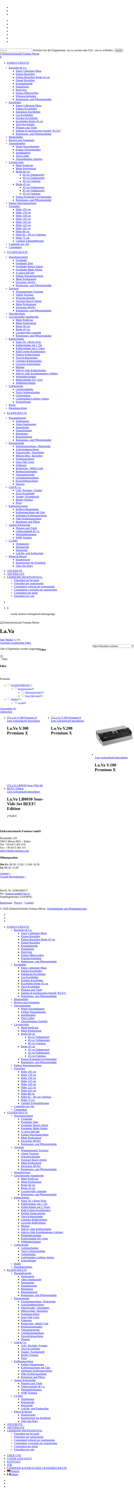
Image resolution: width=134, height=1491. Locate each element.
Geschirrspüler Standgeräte (29, 1175)
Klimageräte (27, 1402)
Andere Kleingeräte (25, 1380)
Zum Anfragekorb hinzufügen (23, 720)
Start (2, 639)
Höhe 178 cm (28, 1074)
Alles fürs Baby (29, 1421)
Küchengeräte (24, 689)
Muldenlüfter (21, 999)
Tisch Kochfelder (30, 986)
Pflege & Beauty (23, 1411)
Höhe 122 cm (28, 1087)
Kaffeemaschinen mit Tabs (35, 1367)
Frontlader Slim (29, 1122)
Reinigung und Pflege (33, 1377)
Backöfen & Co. (23, 930)
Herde (17, 1263)
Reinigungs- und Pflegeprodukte (39, 961)
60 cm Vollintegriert (39, 1040)
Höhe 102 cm (28, 1090)
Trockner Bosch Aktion (34, 1159)
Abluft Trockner (30, 1153)
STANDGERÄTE (17, 1112)
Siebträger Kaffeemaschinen (36, 1370)
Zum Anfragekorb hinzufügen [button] (23, 791)
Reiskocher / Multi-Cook (34, 1323)
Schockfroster (28, 1260)
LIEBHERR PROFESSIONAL (25, 1430)
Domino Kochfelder (32, 980)
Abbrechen (6, 711)
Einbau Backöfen (30, 936)
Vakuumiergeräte (33, 692)
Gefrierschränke (30, 1247)
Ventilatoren (27, 1399)
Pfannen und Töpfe (31, 989)
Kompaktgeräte (29, 945)
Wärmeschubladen (31, 958)
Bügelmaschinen (23, 1266)
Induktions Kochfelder (33, 974)
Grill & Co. (20, 1342)
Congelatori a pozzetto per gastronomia (35, 1443)
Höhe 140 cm (28, 1084)
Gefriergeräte (21, 1244)
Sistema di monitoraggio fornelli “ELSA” (43, 992)
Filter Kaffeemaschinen (34, 1373)
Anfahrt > (5, 873)
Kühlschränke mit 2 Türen (35, 1207)
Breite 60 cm (28, 1185)
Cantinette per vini (24, 1106)
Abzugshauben (22, 1005)
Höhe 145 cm (28, 1081)
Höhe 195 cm (28, 1071)
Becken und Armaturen (27, 1002)
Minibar (25, 1225)
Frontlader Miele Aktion (34, 1128)
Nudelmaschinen (30, 1314)
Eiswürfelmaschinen (32, 1336)
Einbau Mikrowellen (32, 955)
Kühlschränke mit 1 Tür (34, 1203)
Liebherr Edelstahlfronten (35, 1103)
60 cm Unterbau (37, 1043)
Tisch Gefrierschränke (33, 1251)
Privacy (18, 902)
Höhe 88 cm (28, 1093)
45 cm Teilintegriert (38, 1049)
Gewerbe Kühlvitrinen (33, 1222)
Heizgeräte (27, 1405)
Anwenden (8, 708)
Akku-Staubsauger (31, 1279)
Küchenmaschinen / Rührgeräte (38, 1301)
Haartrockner (28, 1414)
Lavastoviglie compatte (33, 1191)
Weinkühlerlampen (31, 1389)
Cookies (29, 902)
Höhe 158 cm (28, 1077)
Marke (9, 639)
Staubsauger (27, 1276)
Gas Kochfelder (29, 977)
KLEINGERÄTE (20, 685)
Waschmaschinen (23, 1115)
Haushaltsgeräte (22, 1273)
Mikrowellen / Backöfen (34, 1310)
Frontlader (26, 1118)
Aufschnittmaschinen (32, 1304)
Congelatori (20, 1109)
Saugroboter (27, 1282)
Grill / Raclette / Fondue (34, 1345)
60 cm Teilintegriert (38, 1037)
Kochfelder (20, 964)
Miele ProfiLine (29, 1027)
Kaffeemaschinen (23, 1361)
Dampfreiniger (29, 1285)
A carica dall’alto (30, 1131)
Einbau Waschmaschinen (28, 1065)
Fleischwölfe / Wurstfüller (35, 1307)
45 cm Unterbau (37, 1055)
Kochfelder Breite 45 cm (34, 983)
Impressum (6, 902)
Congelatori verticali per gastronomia (34, 1440)
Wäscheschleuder (30, 1156)
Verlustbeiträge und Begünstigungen (67, 908)
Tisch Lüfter (27, 1018)
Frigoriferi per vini (24, 1449)
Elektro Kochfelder (31, 970)
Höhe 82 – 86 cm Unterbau (36, 1096)
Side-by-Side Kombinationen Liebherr (42, 1232)
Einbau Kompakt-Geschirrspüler (39, 1059)
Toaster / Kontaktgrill (32, 1351)
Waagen (25, 1339)
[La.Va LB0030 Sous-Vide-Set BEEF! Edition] (26, 788)
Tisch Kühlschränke (32, 1216)
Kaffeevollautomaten (32, 1364)
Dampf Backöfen (30, 942)
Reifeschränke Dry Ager (34, 1238)
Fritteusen (26, 1320)
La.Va (20, 703)
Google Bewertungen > (13, 876)
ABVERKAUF (16, 1427)
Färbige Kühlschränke (33, 1213)
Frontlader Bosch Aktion (34, 1125)
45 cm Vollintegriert (39, 1052)
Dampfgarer (27, 948)
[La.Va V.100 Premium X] (114, 754)
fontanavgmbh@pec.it (17, 893)
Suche (119, 50)
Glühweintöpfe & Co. (33, 1386)
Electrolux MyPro (31, 1140)
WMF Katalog (29, 1392)
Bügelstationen (29, 1292)
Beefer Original (29, 1355)
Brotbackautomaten (31, 1326)
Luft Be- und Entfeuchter (35, 1408)
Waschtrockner (22, 1172)
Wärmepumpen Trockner (35, 1150)
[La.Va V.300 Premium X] (22, 717)
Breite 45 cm (28, 1188)
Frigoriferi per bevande (26, 1433)
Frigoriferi (19, 1068)
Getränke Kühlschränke (34, 1219)
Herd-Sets (26, 952)
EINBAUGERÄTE (18, 926)
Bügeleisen (27, 1288)
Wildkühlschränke (31, 1241)
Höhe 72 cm (28, 1100)
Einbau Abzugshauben (33, 1011)
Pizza (24, 1358)
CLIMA (18, 1395)
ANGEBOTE (15, 1424)
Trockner (19, 1147)
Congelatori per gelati (26, 1446)
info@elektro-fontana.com (14, 850)
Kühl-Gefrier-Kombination (36, 1210)
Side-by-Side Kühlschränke (36, 1229)
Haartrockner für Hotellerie (36, 1417)
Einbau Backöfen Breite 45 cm (38, 939)
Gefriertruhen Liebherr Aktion (37, 1257)
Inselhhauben (28, 1015)
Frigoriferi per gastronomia (28, 1436)
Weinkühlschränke (31, 1235)
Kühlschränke (21, 1197)
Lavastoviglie (21, 1024)
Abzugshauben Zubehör (34, 1021)
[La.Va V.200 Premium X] (66, 717)
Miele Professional (31, 1030)
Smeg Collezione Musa (34, 933)
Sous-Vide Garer (32, 696)
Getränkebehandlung (32, 1332)
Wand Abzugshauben (32, 1008)
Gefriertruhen (28, 1254)
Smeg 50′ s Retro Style (33, 1200)
